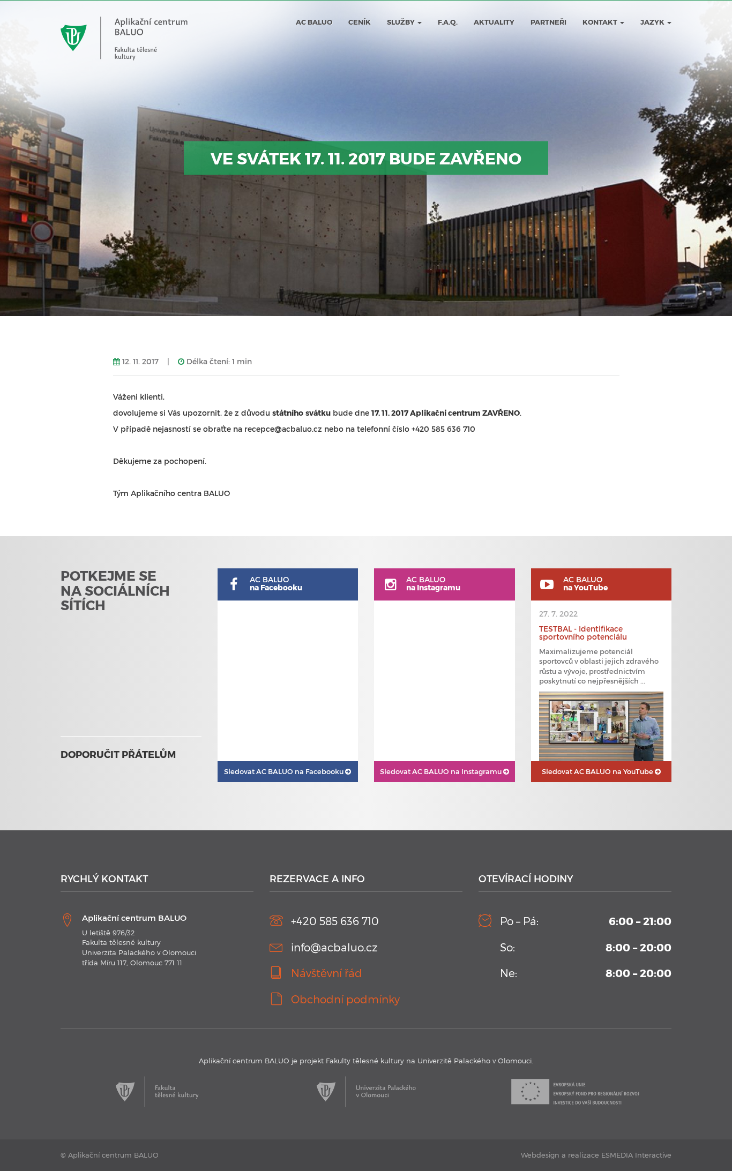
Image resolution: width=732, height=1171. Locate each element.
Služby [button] (401, 22)
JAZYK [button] (653, 22)
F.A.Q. (448, 22)
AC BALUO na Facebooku (284, 771)
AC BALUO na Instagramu (441, 771)
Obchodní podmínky (345, 999)
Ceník (359, 22)
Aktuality (494, 22)
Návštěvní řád (326, 972)
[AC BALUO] (124, 17)
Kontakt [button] (600, 22)
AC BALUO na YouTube (598, 771)
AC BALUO (314, 22)
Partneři (548, 22)
